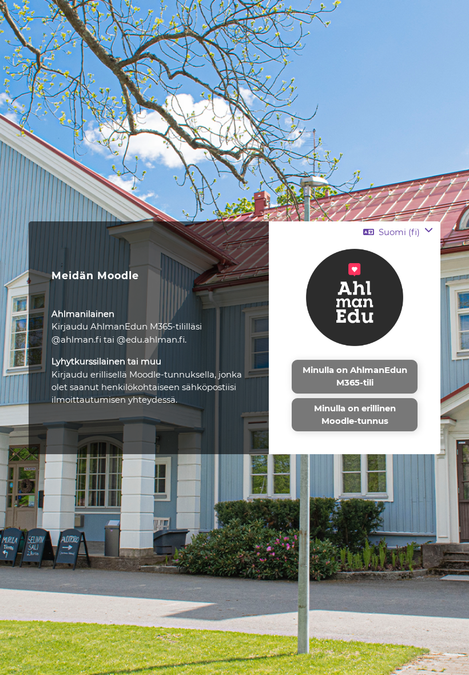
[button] (398, 232)
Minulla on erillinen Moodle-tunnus (355, 414)
